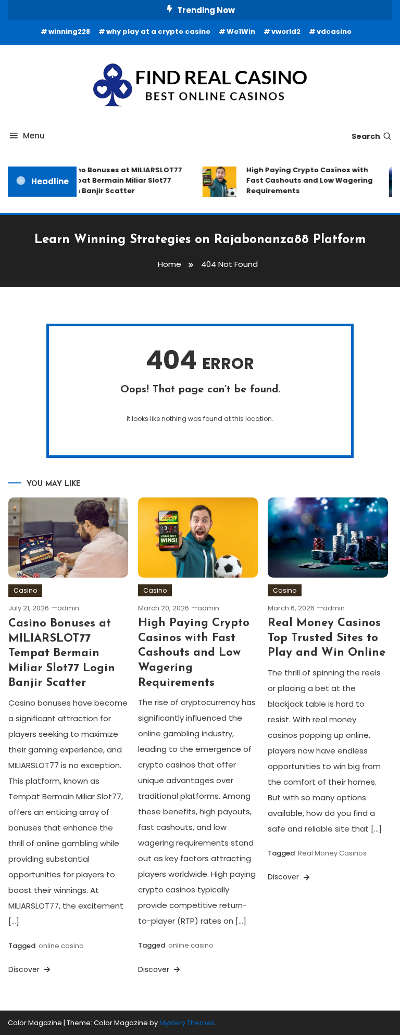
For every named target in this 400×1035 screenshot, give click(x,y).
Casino (25, 590)
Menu (34, 135)
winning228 (69, 31)
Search (366, 136)
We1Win (241, 31)
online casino (61, 946)
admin (68, 608)
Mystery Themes (187, 1023)
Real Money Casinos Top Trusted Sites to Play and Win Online (326, 638)
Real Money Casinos (332, 853)
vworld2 (286, 31)
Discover (25, 969)
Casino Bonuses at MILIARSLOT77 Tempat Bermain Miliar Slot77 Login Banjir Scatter (118, 180)
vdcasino (334, 31)
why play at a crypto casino (158, 31)
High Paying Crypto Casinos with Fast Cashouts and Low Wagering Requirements (306, 180)
